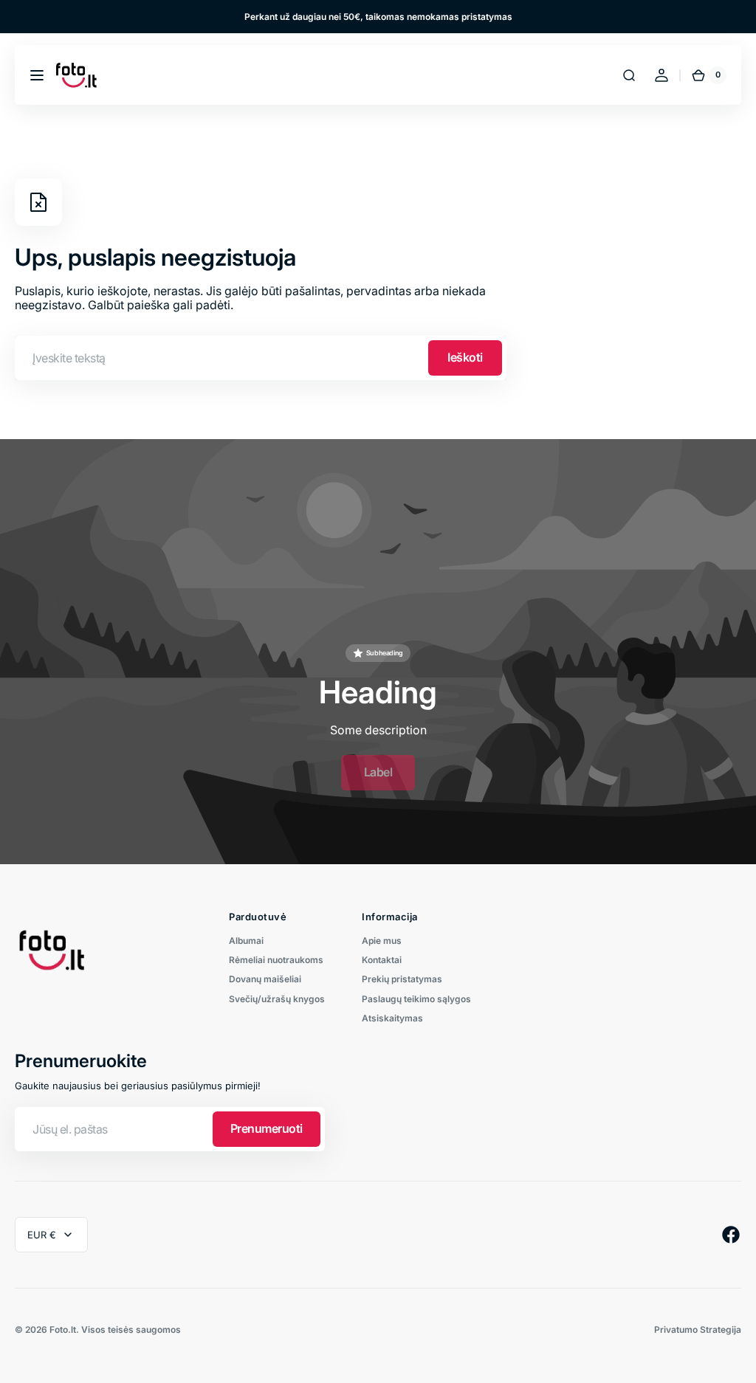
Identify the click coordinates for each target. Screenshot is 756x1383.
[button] (37, 75)
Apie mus (382, 941)
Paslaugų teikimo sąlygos (416, 998)
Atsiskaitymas (392, 1018)
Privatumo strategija (697, 1330)
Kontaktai (382, 959)
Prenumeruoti (266, 1128)
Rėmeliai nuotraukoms (276, 959)
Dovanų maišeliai (265, 978)
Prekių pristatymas (402, 978)
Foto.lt (62, 1330)
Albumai (246, 941)
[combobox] (260, 358)
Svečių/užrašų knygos (277, 998)
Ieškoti (465, 357)
